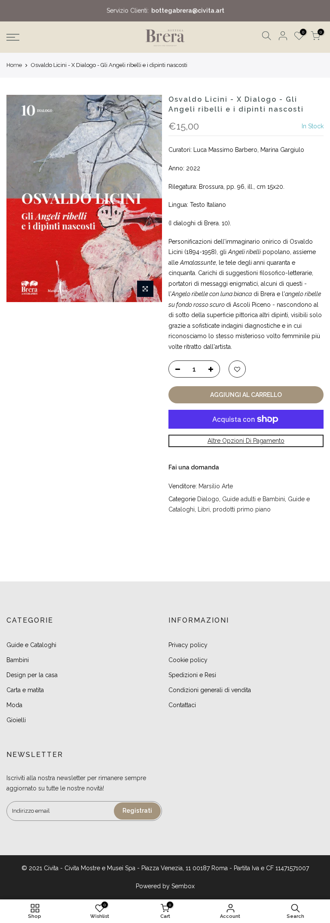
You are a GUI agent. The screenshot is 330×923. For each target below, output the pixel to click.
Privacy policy (188, 645)
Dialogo (208, 499)
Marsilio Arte (216, 486)
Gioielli (16, 720)
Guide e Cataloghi (31, 645)
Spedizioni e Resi (192, 675)
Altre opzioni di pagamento (246, 440)
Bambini (17, 660)
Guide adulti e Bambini (253, 499)
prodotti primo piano (242, 509)
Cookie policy (188, 660)
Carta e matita (25, 690)
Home (14, 65)
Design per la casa (32, 675)
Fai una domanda (193, 467)
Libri (204, 509)
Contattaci (182, 705)
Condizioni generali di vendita (209, 690)
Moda (14, 705)
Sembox (183, 886)
